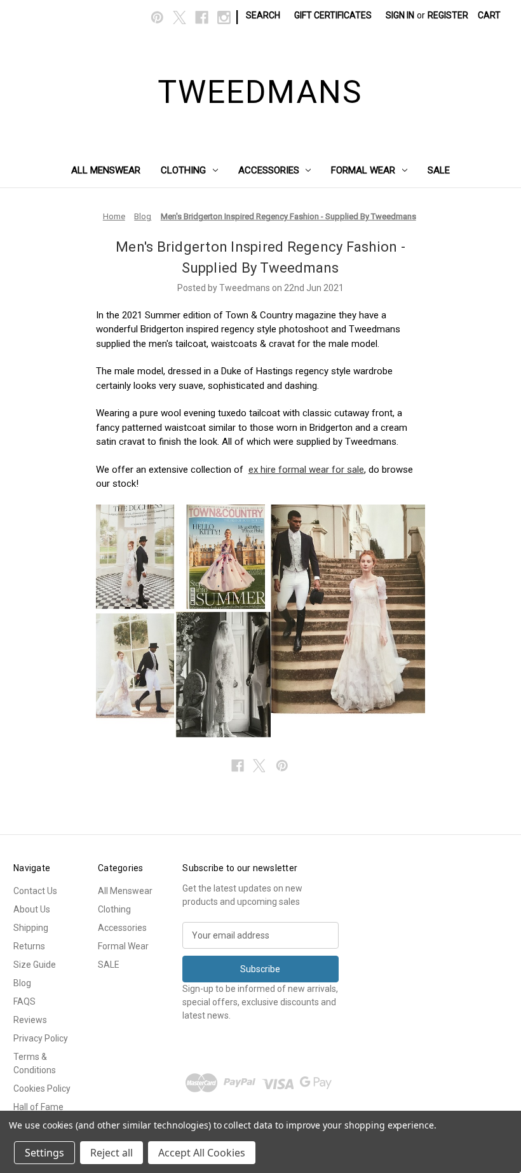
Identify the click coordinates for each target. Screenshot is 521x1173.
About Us (31, 909)
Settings (44, 1153)
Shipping (30, 928)
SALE (439, 170)
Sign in (400, 15)
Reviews (30, 1020)
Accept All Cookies (201, 1153)
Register (448, 15)
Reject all (111, 1153)
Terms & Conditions (34, 1063)
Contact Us (35, 891)
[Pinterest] (157, 17)
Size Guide (34, 964)
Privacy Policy (40, 1038)
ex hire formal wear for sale (306, 469)
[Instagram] (224, 17)
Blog (22, 983)
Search (263, 15)
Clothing (183, 170)
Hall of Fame (38, 1107)
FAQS (24, 1001)
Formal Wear (363, 170)
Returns (29, 946)
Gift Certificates (333, 15)
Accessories (268, 170)
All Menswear (105, 170)
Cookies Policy (42, 1088)
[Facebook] (201, 17)
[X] (179, 17)
